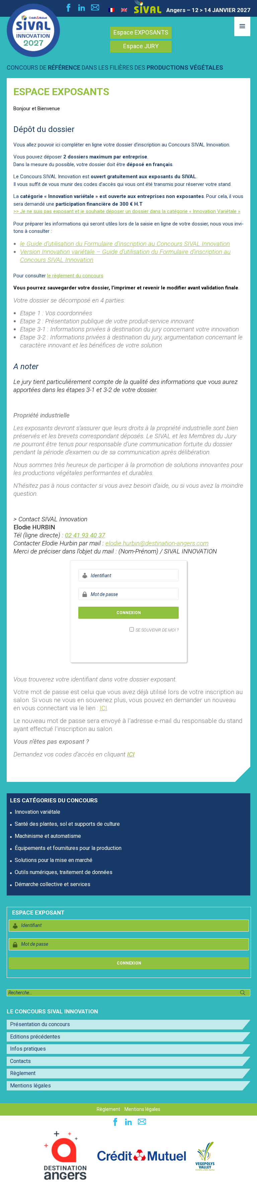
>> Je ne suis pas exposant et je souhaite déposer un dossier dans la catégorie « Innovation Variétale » (126, 211)
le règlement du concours (75, 276)
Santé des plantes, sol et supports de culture (67, 824)
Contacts (20, 1061)
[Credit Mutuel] (141, 1155)
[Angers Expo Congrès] (65, 1155)
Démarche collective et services (52, 884)
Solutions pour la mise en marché (53, 860)
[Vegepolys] (205, 1155)
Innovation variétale (37, 812)
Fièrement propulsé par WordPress (46, 1192)
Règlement (22, 1073)
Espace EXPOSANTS (140, 32)
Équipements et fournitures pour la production (68, 848)
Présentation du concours (40, 1024)
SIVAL (147, 7)
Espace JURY (141, 46)
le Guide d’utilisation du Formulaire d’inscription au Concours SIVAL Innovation (125, 244)
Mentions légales (30, 1085)
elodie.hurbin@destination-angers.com (156, 543)
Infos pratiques (28, 1049)
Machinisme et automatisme (48, 836)
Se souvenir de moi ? (157, 629)
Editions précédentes (35, 1036)
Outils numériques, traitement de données (63, 872)
